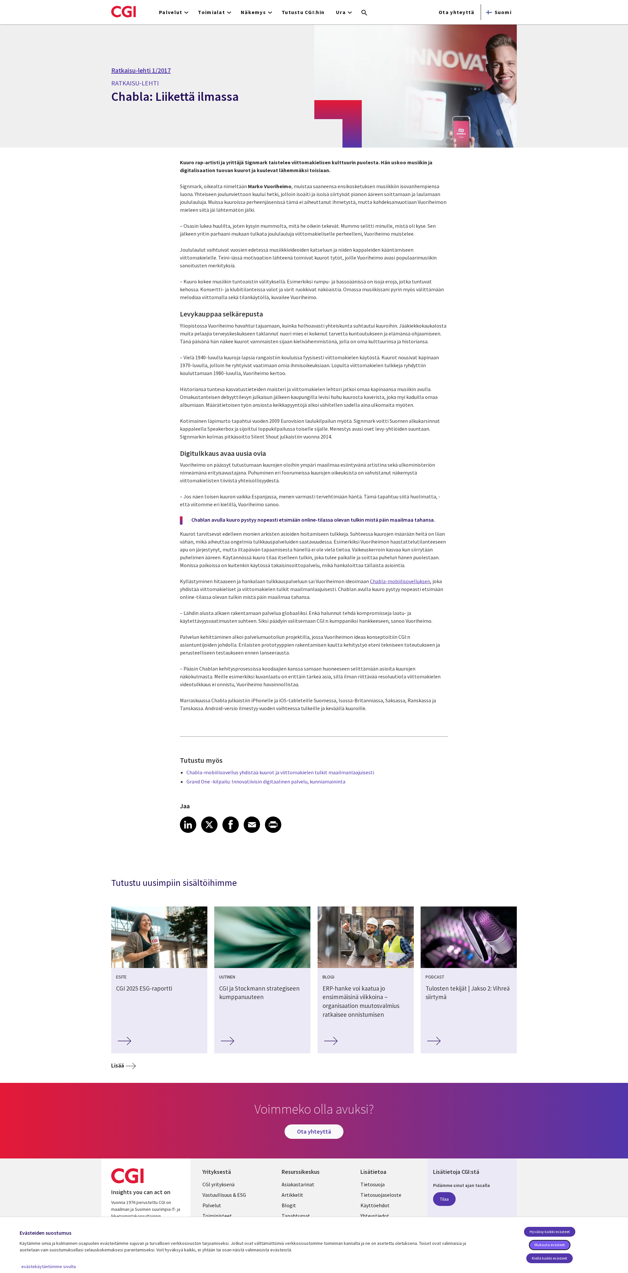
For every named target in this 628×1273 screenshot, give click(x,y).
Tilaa (444, 1199)
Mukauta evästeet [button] (549, 1244)
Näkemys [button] (253, 12)
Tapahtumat (296, 1215)
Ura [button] (341, 12)
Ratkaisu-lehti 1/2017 (141, 70)
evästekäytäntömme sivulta (48, 1266)
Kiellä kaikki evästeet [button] (549, 1258)
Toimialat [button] (211, 12)
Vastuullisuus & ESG (224, 1195)
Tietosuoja (372, 1184)
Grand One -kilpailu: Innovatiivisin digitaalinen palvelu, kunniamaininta (265, 781)
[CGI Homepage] (123, 11)
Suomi (503, 12)
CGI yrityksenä (218, 1184)
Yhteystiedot (374, 1215)
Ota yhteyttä (456, 12)
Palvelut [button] (170, 12)
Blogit (289, 1205)
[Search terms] (364, 13)
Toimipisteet (217, 1215)
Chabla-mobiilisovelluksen (400, 581)
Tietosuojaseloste (380, 1195)
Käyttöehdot (375, 1205)
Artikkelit (292, 1195)
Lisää (117, 1065)
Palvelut (211, 1205)
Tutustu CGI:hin (303, 12)
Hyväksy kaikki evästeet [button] (550, 1231)
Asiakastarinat (298, 1184)
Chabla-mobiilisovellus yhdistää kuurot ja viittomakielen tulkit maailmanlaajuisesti (280, 772)
